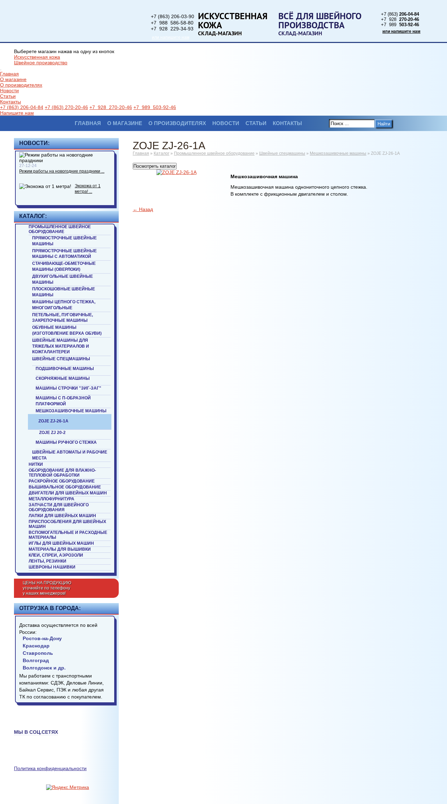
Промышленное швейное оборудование (60, 229)
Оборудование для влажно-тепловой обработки (62, 473)
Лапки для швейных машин (62, 515)
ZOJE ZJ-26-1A (53, 421)
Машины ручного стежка (66, 442)
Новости (9, 90)
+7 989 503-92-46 (154, 107)
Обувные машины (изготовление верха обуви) (67, 330)
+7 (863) (400, 14)
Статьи (8, 96)
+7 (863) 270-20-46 (66, 107)
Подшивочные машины (65, 368)
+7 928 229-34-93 (172, 28)
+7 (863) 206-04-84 (21, 107)
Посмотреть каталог (154, 166)
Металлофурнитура (51, 499)
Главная (9, 74)
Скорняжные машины (63, 378)
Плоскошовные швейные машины (63, 292)
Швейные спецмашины (61, 358)
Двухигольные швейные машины (62, 279)
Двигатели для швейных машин (68, 493)
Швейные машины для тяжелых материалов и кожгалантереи (60, 346)
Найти (384, 123)
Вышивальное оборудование (65, 487)
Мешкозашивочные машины (71, 410)
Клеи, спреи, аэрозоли (56, 555)
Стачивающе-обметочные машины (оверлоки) (64, 266)
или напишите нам (170, 37)
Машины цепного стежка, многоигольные (63, 304)
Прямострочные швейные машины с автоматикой (64, 253)
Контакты (10, 101)
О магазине (13, 79)
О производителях (21, 85)
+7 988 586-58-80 (172, 23)
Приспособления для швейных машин (67, 524)
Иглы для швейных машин (61, 543)
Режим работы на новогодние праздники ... (61, 171)
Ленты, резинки (47, 561)
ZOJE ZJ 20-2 (52, 432)
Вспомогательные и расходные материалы (68, 535)
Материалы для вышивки (60, 549)
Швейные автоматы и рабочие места (69, 455)
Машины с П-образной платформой (63, 401)
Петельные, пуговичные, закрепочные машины (62, 317)
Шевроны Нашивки (52, 567)
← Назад (143, 209)
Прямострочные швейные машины (64, 241)
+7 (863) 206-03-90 (172, 16)
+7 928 (400, 19)
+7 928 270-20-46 (110, 107)
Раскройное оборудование (62, 481)
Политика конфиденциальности (50, 768)
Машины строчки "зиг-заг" (68, 388)
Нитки (36, 464)
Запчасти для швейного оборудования (59, 507)
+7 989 (400, 24)
